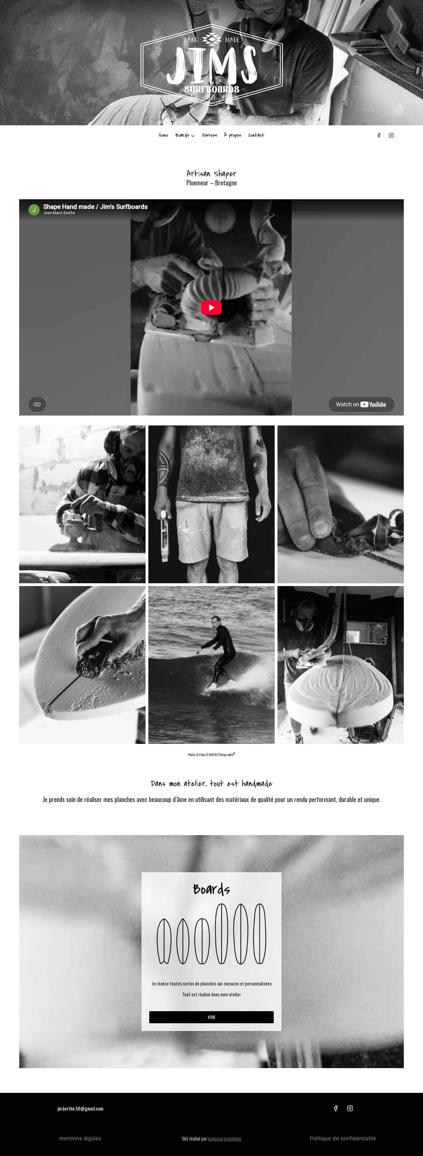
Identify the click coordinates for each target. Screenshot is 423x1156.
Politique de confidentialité (343, 1138)
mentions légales (80, 1138)
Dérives (209, 135)
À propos (232, 135)
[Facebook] (379, 135)
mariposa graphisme (224, 1138)
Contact (256, 135)
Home (163, 135)
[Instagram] (391, 135)
